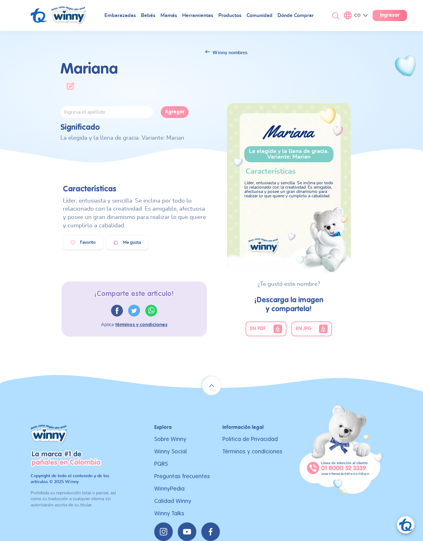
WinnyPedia (169, 489)
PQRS (161, 464)
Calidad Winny (172, 501)
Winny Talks (169, 514)
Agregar (175, 112)
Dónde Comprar (295, 15)
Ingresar (389, 15)
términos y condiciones (141, 324)
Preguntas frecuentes (182, 476)
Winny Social (170, 452)
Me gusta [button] (132, 242)
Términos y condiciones (252, 452)
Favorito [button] (88, 242)
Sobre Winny (170, 439)
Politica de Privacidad (250, 439)
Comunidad (259, 15)
